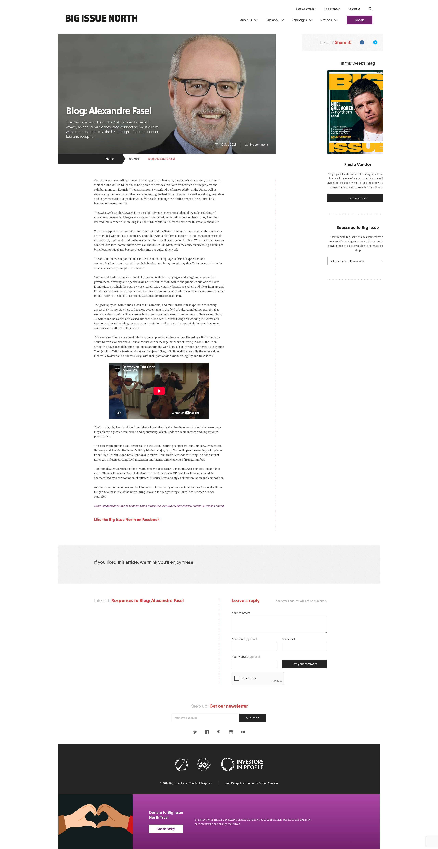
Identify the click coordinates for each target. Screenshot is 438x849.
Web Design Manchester (239, 783)
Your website (246, 656)
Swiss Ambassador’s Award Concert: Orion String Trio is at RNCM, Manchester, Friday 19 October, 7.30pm (159, 506)
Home (110, 158)
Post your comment (304, 664)
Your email (288, 639)
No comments (259, 144)
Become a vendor (305, 8)
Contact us (354, 8)
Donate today (166, 829)
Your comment (241, 613)
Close (427, 801)
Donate (360, 20)
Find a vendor (332, 8)
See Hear (134, 158)
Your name (244, 639)
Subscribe (252, 718)
